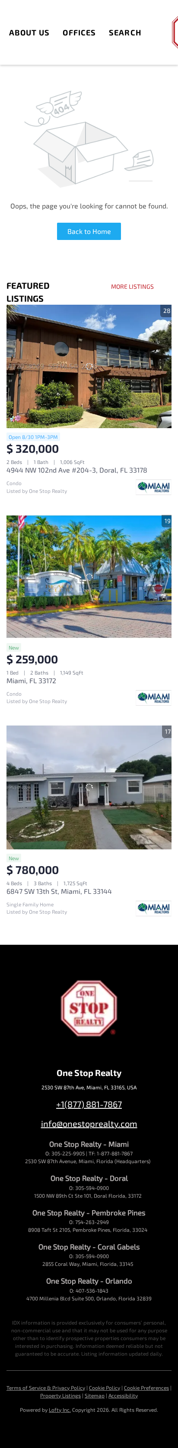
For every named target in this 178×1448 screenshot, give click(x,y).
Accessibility (123, 1395)
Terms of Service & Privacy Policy (45, 1388)
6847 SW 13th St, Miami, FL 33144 (59, 891)
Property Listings (60, 1395)
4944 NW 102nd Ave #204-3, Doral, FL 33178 (76, 470)
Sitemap (95, 1395)
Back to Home (89, 231)
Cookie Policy (104, 1388)
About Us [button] (29, 32)
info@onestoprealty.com (89, 1123)
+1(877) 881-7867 (89, 1104)
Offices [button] (79, 32)
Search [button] (125, 32)
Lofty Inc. (60, 1410)
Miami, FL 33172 (31, 680)
